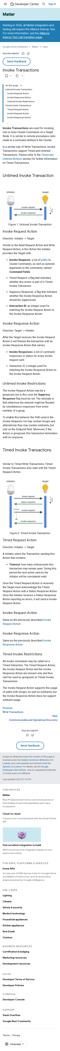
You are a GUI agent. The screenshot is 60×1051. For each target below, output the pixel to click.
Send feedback (16, 61)
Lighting (7, 895)
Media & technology (14, 913)
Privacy (16, 1035)
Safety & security (12, 907)
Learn (45, 47)
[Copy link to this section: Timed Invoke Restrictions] (45, 654)
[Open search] (44, 4)
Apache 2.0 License (12, 766)
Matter (9, 14)
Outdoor (7, 937)
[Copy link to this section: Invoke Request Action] (40, 232)
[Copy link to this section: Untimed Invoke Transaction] (6, 181)
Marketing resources (15, 957)
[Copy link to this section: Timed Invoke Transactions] (6, 456)
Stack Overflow (11, 1015)
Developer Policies (13, 985)
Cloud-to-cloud (11, 813)
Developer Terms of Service (18, 979)
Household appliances (15, 919)
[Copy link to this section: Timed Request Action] (39, 540)
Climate (7, 901)
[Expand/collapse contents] (21, 86)
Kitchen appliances (13, 925)
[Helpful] (23, 53)
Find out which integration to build (22, 845)
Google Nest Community (17, 1021)
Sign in (52, 4)
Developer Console (14, 999)
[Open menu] (5, 4)
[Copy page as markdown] (17, 76)
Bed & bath (9, 931)
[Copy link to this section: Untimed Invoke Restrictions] (49, 384)
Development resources (16, 963)
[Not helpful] (28, 53)
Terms (6, 1035)
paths (44, 259)
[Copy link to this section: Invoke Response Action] (42, 324)
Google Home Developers (15, 47)
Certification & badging (16, 951)
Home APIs (9, 868)
